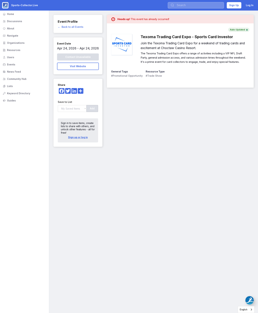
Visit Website (78, 66)
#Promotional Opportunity (127, 75)
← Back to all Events (70, 26)
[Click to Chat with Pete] (249, 300)
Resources (11, 50)
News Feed (11, 71)
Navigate (10, 35)
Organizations (13, 42)
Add (92, 108)
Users (8, 57)
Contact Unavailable (78, 56)
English (243, 309)
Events (8, 64)
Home (8, 13)
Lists (7, 86)
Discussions (12, 21)
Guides (9, 100)
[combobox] (246, 309)
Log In (249, 5)
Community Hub (14, 78)
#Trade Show (154, 75)
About (8, 28)
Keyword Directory (16, 93)
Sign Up (234, 5)
